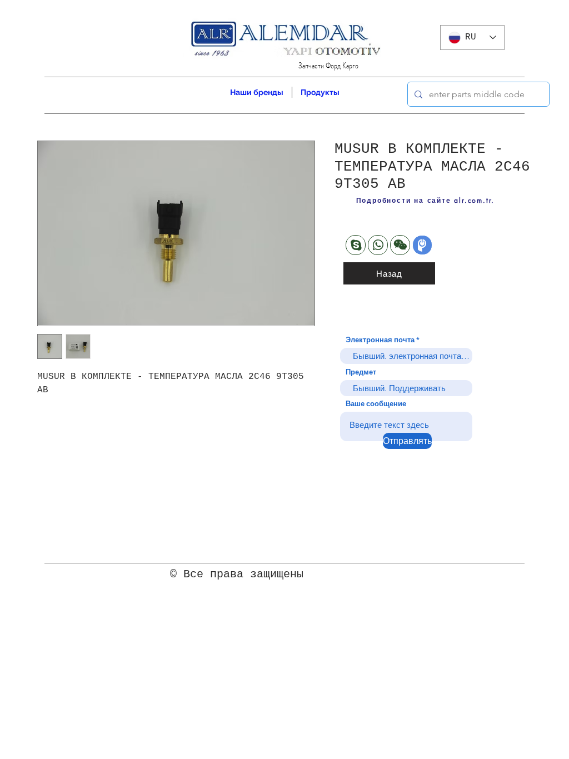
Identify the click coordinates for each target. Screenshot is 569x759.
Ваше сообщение (376, 403)
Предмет (361, 372)
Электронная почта (380, 339)
